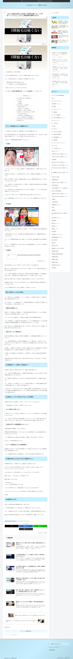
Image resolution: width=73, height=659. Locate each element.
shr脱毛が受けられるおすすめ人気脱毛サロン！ (26, 118)
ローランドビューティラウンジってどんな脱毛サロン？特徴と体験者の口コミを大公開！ (24, 491)
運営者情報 (52, 650)
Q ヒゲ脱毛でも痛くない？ (23, 113)
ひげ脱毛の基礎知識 (8, 521)
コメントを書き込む (25, 631)
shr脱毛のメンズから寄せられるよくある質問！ (26, 111)
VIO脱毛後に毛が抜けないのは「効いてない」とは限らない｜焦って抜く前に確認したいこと (60, 83)
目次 (24, 95)
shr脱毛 (19, 521)
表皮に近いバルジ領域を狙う (23, 108)
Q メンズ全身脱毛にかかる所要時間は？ (26, 117)
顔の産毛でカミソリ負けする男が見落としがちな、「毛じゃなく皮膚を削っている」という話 (60, 54)
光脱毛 (28, 521)
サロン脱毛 (23, 521)
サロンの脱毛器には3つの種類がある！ (24, 98)
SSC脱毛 (20, 101)
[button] (26, 529)
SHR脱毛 (20, 103)
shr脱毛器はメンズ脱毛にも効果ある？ (24, 110)
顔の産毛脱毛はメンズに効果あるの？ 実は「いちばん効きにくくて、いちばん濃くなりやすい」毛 (60, 75)
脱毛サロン (14, 521)
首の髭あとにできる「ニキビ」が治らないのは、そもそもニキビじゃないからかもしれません (60, 61)
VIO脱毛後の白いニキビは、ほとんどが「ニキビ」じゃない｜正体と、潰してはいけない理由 (60, 68)
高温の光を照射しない (22, 106)
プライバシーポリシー (54, 647)
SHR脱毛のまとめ (20, 120)
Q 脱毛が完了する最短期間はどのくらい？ (26, 115)
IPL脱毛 (19, 99)
